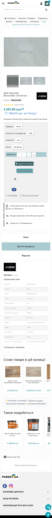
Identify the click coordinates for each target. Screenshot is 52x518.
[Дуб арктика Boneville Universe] (13, 81)
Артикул (7, 100)
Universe (21, 404)
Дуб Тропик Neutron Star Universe (33, 382)
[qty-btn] (34, 154)
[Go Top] (48, 514)
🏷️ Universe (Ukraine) (36, 404)
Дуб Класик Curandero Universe (12, 382)
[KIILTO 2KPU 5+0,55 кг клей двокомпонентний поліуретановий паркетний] (12, 424)
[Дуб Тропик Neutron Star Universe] (33, 371)
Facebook (14, 189)
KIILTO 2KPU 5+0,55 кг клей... (13, 435)
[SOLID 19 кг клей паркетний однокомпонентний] (33, 424)
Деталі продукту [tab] (26, 246)
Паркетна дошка (35, 401)
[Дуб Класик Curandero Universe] (12, 371)
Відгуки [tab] (26, 255)
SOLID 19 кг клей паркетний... (33, 435)
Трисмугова (11, 404)
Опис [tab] (26, 237)
